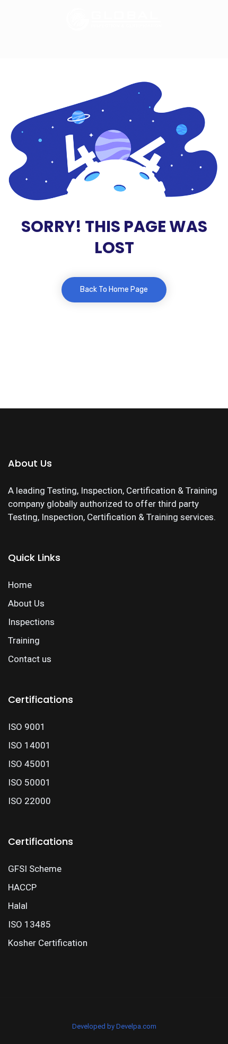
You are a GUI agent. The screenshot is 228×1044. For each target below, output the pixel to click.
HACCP (22, 887)
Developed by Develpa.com (114, 1026)
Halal (18, 905)
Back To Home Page (114, 289)
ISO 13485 (29, 924)
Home (20, 584)
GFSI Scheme (35, 868)
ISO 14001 (29, 745)
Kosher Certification (47, 943)
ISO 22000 (29, 801)
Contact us (29, 659)
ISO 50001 (29, 782)
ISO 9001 (27, 726)
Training (24, 640)
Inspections (31, 622)
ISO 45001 (29, 764)
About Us (26, 603)
